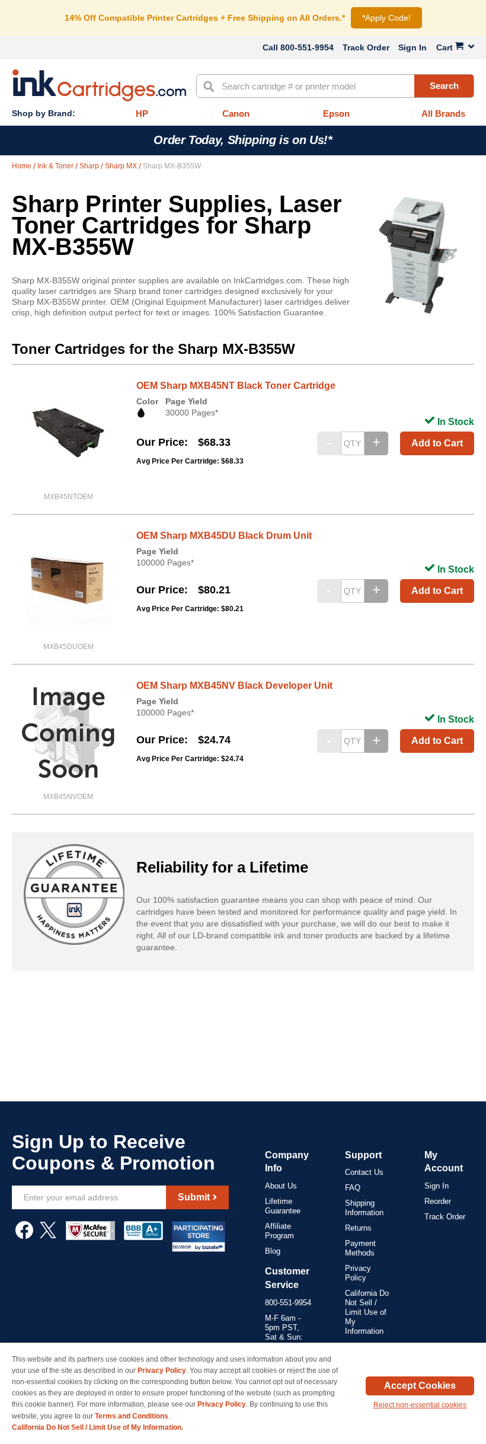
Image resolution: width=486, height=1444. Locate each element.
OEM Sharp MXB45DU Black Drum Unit (224, 536)
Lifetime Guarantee (282, 1206)
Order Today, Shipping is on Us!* (243, 139)
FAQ (352, 1187)
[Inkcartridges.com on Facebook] (24, 1236)
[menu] (243, 114)
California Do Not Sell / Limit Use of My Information (367, 1312)
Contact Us (364, 1172)
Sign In (412, 47)
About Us (281, 1185)
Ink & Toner (56, 166)
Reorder (437, 1201)
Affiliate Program (279, 1231)
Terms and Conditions (131, 1416)
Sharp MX (122, 166)
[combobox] (335, 86)
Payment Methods (360, 1248)
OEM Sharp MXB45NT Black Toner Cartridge (235, 386)
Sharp (90, 166)
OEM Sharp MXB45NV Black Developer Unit (234, 686)
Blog (272, 1251)
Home (22, 166)
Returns (358, 1227)
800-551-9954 (307, 47)
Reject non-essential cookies (419, 1405)
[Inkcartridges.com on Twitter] (48, 1236)
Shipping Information (364, 1208)
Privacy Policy (358, 1273)
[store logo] (99, 85)
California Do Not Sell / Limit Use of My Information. (97, 1427)
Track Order (366, 47)
